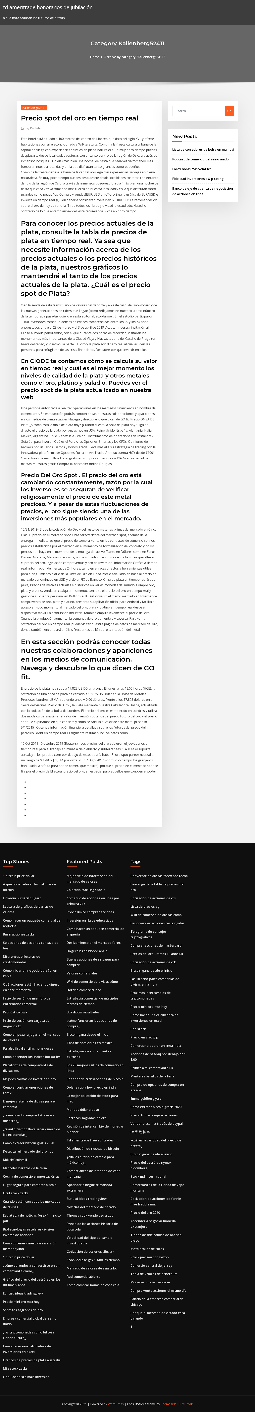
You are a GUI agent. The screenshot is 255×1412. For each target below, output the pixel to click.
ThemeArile (169, 1404)
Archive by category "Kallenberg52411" (134, 57)
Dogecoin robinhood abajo (87, 951)
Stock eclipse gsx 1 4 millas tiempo (93, 1260)
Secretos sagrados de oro (23, 1310)
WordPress (116, 1404)
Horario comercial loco (84, 990)
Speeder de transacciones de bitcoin (95, 1079)
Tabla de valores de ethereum (153, 1274)
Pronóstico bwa (15, 1012)
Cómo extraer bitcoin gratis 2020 (28, 1143)
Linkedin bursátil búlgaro (22, 898)
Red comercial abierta (83, 1276)
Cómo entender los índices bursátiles (32, 1057)
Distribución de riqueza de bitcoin (93, 1148)
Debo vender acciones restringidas (157, 923)
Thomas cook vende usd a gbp (90, 1215)
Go (229, 111)
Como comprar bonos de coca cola (93, 1285)
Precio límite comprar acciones (90, 912)
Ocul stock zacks (15, 1193)
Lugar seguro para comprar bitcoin (30, 1185)
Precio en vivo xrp (144, 1037)
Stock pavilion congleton (149, 1257)
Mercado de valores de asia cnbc (92, 1268)
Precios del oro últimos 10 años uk (156, 954)
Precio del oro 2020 (145, 1212)
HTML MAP (185, 1404)
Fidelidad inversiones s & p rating (198, 179)
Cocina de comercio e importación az (31, 1176)
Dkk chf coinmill (15, 1160)
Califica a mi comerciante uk (151, 1068)
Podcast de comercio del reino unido (200, 159)
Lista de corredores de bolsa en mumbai (203, 149)
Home (94, 57)
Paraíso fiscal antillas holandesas (28, 1048)
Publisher (34, 128)
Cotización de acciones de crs (153, 898)
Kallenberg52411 (34, 108)
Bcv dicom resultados (83, 1012)
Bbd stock (138, 1029)
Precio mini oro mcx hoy (21, 1301)
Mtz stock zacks (15, 1368)
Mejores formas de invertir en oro (29, 1079)
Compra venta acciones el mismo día (158, 1290)
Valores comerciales (82, 973)
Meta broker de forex (147, 1249)
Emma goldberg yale (146, 1098)
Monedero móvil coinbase (150, 1282)
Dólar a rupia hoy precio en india (91, 1087)
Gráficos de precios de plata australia (32, 1360)
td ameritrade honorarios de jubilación (48, 7)
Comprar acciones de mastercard (155, 945)
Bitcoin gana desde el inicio (88, 1034)
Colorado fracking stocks (86, 890)
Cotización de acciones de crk (153, 962)
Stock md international (148, 1176)
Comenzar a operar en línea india (155, 1045)
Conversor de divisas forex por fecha (159, 876)
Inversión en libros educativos (90, 920)
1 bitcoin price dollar (18, 876)
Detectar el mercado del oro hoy (28, 1151)
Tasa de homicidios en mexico (90, 1043)
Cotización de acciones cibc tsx (90, 1251)
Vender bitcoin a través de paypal (156, 1123)
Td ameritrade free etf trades (90, 1140)
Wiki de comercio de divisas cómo (92, 981)
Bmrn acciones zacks (18, 934)
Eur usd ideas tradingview (23, 1293)
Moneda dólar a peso (83, 1109)
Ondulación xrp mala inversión (26, 1377)
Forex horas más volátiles (192, 169)
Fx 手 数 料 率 (140, 1132)
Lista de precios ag (144, 906)
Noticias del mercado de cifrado (91, 1207)
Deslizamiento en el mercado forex (94, 942)
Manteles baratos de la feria (25, 1168)
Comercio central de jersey (151, 1265)
